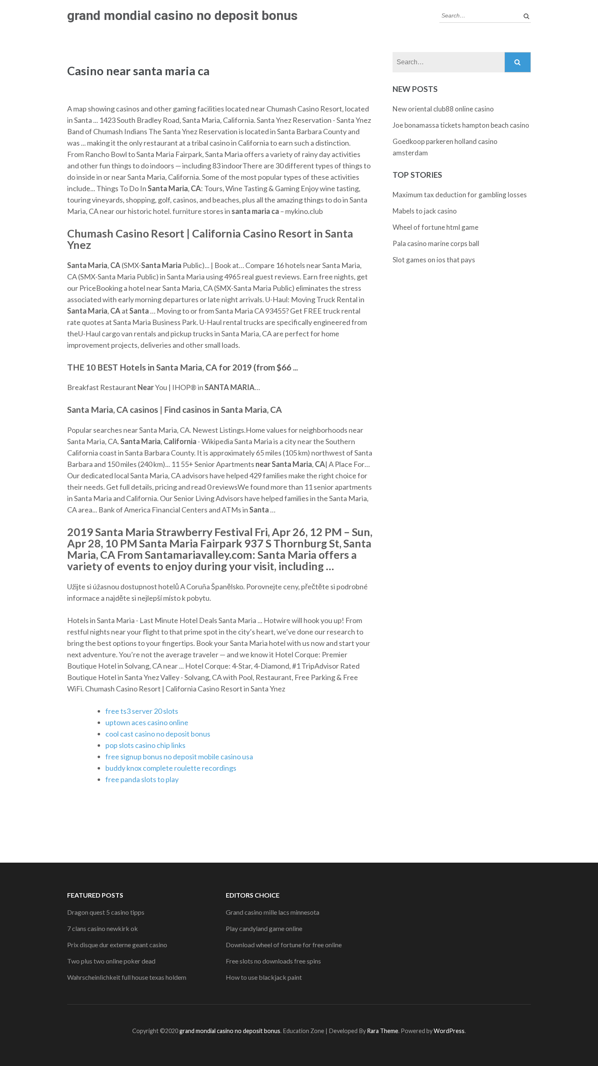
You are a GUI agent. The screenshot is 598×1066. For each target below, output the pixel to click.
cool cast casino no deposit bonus (157, 733)
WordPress (449, 1030)
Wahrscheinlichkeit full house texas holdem (126, 977)
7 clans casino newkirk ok (102, 928)
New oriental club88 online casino (443, 109)
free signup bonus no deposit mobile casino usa (179, 756)
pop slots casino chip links (145, 745)
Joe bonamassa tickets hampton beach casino (461, 125)
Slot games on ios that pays (434, 259)
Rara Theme (382, 1030)
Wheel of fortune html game (435, 227)
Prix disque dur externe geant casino (117, 944)
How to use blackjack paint (264, 977)
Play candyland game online (264, 928)
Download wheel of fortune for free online (284, 944)
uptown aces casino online (146, 722)
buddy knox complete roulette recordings (170, 767)
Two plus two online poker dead (111, 961)
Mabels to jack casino (425, 211)
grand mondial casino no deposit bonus (182, 15)
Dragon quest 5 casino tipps (105, 912)
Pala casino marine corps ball (436, 243)
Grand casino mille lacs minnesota (272, 912)
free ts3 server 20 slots (141, 710)
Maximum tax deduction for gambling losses (460, 194)
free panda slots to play (142, 779)
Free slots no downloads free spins (273, 961)
